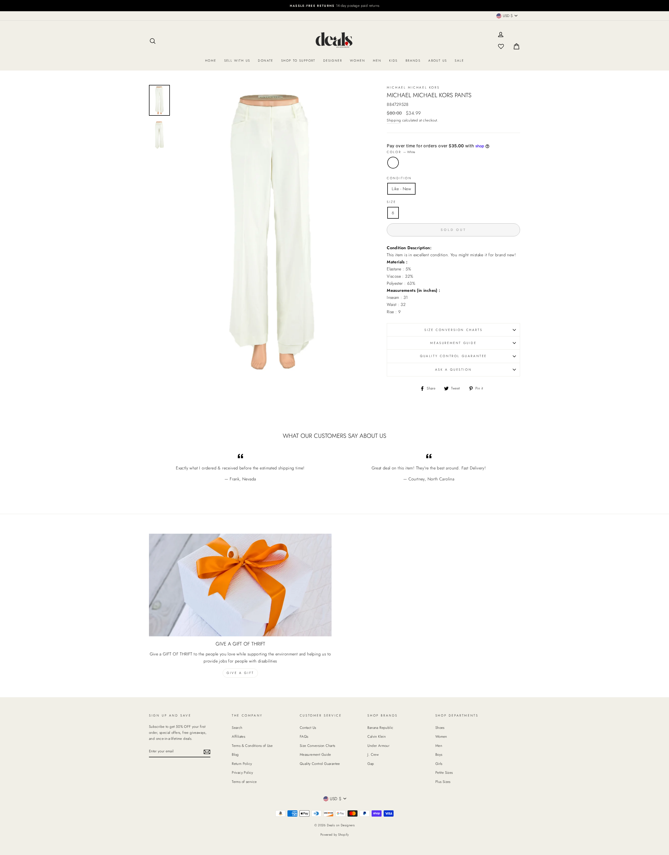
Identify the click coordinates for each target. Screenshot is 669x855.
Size (391, 202)
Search (237, 727)
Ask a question (453, 369)
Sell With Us (237, 60)
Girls (438, 763)
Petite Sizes (444, 772)
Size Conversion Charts (453, 330)
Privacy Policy (242, 772)
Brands (413, 60)
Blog (235, 754)
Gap (370, 763)
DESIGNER (332, 60)
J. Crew (373, 754)
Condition (399, 178)
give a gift (240, 673)
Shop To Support (298, 60)
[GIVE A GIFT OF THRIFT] (240, 585)
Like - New (401, 189)
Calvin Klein (376, 736)
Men (377, 60)
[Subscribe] (207, 751)
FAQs (304, 736)
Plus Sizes (443, 781)
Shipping (394, 120)
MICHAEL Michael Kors (413, 87)
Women (357, 60)
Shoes (440, 727)
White (393, 162)
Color (401, 152)
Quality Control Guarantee (453, 356)
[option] (334, 6)
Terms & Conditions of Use (252, 745)
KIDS (393, 60)
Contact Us (308, 727)
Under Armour (378, 745)
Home (210, 60)
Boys (438, 754)
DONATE (265, 60)
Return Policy (242, 763)
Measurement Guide (453, 343)
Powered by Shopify (334, 834)
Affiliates (238, 736)
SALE (459, 60)
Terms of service (244, 781)
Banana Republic (380, 727)
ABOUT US (437, 60)
